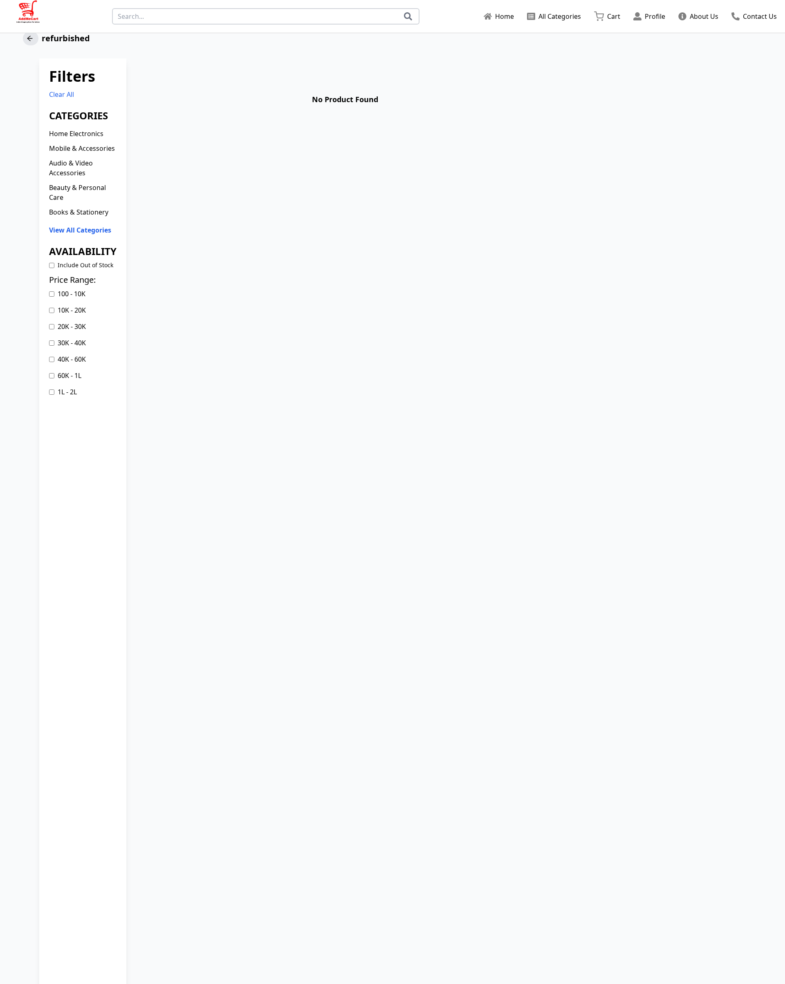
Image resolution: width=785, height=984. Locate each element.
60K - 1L (69, 375)
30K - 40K (72, 342)
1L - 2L (67, 391)
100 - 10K (71, 293)
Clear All (61, 94)
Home (504, 16)
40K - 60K (72, 359)
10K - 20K (72, 310)
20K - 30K (72, 326)
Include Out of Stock (85, 265)
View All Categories (80, 230)
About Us (704, 16)
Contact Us (760, 16)
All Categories (559, 16)
